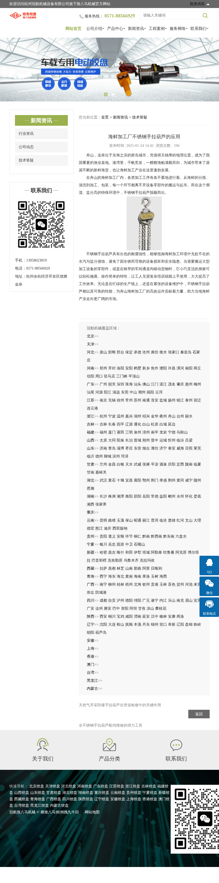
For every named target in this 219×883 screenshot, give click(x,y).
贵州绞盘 (133, 793)
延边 (171, 424)
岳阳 (146, 496)
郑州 (103, 368)
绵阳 (137, 600)
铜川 (112, 616)
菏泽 (124, 456)
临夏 (197, 464)
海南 (137, 576)
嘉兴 (129, 416)
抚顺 (129, 624)
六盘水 (181, 536)
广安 (90, 608)
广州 (103, 384)
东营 (137, 448)
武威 (137, 464)
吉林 (90, 424)
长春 (112, 424)
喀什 (120, 552)
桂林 (120, 584)
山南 (129, 568)
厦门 (112, 432)
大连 (112, 624)
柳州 (112, 584)
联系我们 (198, 28)
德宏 (90, 528)
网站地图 (92, 812)
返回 (199, 714)
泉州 (137, 432)
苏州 (137, 400)
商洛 (180, 616)
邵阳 (137, 496)
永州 (180, 496)
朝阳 (90, 632)
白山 (146, 424)
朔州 (146, 440)
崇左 (90, 592)
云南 (90, 520)
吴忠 (112, 544)
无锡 (112, 400)
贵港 (154, 584)
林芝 (120, 568)
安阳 (129, 368)
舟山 (171, 416)
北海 (137, 584)
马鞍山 (182, 432)
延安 (146, 616)
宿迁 (197, 400)
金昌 (112, 464)
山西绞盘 (21, 793)
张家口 (173, 352)
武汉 (103, 480)
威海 (180, 448)
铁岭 (197, 624)
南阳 (189, 368)
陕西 (90, 616)
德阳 (129, 600)
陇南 (189, 464)
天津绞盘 (52, 786)
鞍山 (120, 624)
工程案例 (157, 28)
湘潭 (120, 496)
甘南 (90, 472)
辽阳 (180, 624)
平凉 (154, 464)
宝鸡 (120, 616)
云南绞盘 (117, 793)
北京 (90, 336)
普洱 (154, 520)
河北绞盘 (68, 786)
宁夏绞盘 (149, 793)
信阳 (90, 376)
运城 (163, 440)
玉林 (163, 584)
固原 (120, 544)
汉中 (154, 616)
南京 (103, 400)
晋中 (154, 440)
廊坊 (154, 352)
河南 (90, 368)
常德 (154, 496)
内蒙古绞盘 (59, 805)
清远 (116, 392)
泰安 (171, 448)
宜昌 (129, 480)
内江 (163, 600)
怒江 (99, 528)
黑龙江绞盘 (39, 805)
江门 (154, 384)
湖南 (90, 496)
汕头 (137, 384)
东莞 (124, 392)
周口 (99, 376)
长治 (129, 440)
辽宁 (90, 624)
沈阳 (103, 624)
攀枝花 (160, 608)
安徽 (90, 640)
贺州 (180, 584)
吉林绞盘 (148, 786)
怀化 (189, 496)
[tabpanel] (109, 69)
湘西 (90, 504)
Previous (10, 69)
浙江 (90, 416)
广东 (90, 384)
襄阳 (137, 480)
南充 (180, 600)
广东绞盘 (100, 786)
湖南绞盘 (85, 793)
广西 (90, 584)
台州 (180, 416)
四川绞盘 (69, 799)
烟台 (146, 448)
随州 (197, 480)
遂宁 (154, 600)
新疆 (90, 552)
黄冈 (180, 480)
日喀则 (156, 568)
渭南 (137, 616)
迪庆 (107, 528)
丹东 (146, 624)
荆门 (154, 480)
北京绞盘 (36, 786)
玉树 (154, 576)
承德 (137, 352)
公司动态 (26, 147)
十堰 (120, 480)
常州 (129, 400)
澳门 (90, 665)
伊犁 (137, 552)
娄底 (197, 496)
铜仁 (137, 536)
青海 (90, 576)
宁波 (112, 416)
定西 (180, 464)
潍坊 (154, 448)
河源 (99, 392)
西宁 (103, 576)
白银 (120, 464)
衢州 (163, 416)
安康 (171, 616)
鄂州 (146, 480)
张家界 (101, 504)
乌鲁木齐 (131, 560)
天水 (129, 464)
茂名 (171, 384)
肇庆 (180, 384)
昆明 (103, 520)
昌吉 (112, 552)
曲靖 (112, 520)
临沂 (90, 456)
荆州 (171, 480)
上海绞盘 (133, 799)
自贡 (112, 600)
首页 (105, 117)
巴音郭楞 (99, 560)
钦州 (146, 584)
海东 (112, 576)
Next (208, 69)
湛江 (163, 384)
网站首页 (73, 28)
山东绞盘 (37, 793)
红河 (180, 520)
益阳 (163, 496)
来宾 (197, 584)
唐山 (103, 352)
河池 (189, 584)
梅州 (197, 384)
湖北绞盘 (69, 793)
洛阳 (120, 368)
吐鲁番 (168, 552)
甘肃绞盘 (53, 793)
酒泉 (163, 464)
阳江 (107, 392)
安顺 (120, 536)
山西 (90, 440)
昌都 (112, 568)
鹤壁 (137, 368)
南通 (146, 400)
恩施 (90, 488)
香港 (90, 657)
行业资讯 (26, 134)
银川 (103, 544)
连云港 (92, 408)
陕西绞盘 (85, 799)
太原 (103, 440)
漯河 (180, 368)
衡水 (163, 352)
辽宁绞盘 (101, 799)
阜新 (171, 624)
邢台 (120, 352)
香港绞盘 (149, 799)
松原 (154, 424)
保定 (129, 352)
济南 (103, 448)
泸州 (120, 600)
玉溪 (120, 520)
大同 (112, 440)
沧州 (146, 352)
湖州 (137, 416)
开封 (112, 368)
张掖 (146, 464)
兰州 (103, 464)
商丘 (197, 368)
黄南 (129, 576)
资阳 (124, 608)
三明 (129, 432)
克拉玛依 (147, 560)
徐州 (120, 400)
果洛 (146, 576)
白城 (163, 424)
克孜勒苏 (115, 560)
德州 (99, 456)
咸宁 (189, 480)
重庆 (90, 512)
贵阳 (103, 536)
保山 (129, 520)
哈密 (103, 552)
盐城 (163, 400)
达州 (99, 608)
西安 (103, 616)
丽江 (146, 520)
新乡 (146, 368)
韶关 (112, 384)
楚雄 (171, 520)
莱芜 (197, 448)
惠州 (189, 384)
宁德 (171, 432)
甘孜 (142, 608)
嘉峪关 (101, 472)
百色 (171, 584)
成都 (103, 600)
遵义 (112, 536)
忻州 (171, 440)
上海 (90, 649)
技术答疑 (26, 160)
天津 (90, 344)
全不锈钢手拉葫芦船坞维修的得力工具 (110, 725)
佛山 (146, 384)
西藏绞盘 (21, 799)
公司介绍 (94, 28)
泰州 (189, 400)
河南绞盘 (84, 786)
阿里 (146, 568)
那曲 (137, 568)
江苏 (90, 400)
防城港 (101, 592)
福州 (103, 432)
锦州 (154, 624)
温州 (120, 416)
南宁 (103, 584)
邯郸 (112, 352)
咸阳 (129, 616)
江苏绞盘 (116, 786)
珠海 (129, 384)
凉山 (150, 608)
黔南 (146, 536)
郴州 (171, 496)
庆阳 (171, 464)
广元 (146, 600)
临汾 (180, 440)
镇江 (180, 400)
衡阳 (129, 496)
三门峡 (121, 376)
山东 (90, 448)
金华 (154, 416)
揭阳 (150, 392)
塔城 (146, 552)
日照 (189, 448)
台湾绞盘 (21, 805)
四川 (90, 600)
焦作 (154, 368)
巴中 (116, 608)
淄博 (120, 448)
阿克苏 (181, 552)
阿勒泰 (156, 552)
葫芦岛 (101, 632)
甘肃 (90, 464)
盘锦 (189, 624)
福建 (90, 432)
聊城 (107, 456)
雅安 (107, 608)
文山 (189, 520)
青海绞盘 (37, 799)
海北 (120, 576)
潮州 (142, 392)
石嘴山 (139, 544)
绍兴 (146, 416)
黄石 (112, 480)
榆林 (163, 616)
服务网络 (178, 28)
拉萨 (103, 568)
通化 (137, 424)
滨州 (116, 456)
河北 (90, 352)
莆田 (120, 432)
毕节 (129, 536)
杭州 (103, 416)
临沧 (163, 520)
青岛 (112, 448)
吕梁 (189, 440)
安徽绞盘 (117, 799)
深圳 (120, 384)
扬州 (171, 400)
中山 (133, 392)
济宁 (163, 448)
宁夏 (90, 544)
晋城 (137, 440)
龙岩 (163, 432)
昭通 (137, 520)
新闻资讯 (136, 28)
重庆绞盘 (101, 793)
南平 (154, 432)
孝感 (163, 480)
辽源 (129, 424)
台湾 (90, 673)
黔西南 (156, 536)
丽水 (189, 416)
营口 (163, 624)
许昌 (171, 368)
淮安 (154, 400)
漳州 (146, 432)
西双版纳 (119, 528)
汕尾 (90, 392)
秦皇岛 (185, 352)
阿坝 (133, 608)
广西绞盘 (53, 799)
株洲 (112, 496)
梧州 (129, 584)
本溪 (137, 624)
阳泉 (120, 440)
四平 (120, 424)
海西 (163, 576)
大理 (197, 520)
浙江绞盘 (132, 786)
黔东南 (168, 536)
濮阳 (163, 368)
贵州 (90, 536)
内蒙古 (92, 689)
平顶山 (134, 376)
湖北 (90, 480)
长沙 (103, 496)
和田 (129, 552)
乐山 (171, 600)
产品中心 (115, 28)
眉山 (189, 600)
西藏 (90, 568)
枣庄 (129, 448)
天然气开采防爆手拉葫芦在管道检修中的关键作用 (120, 705)
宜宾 (197, 600)
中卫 (129, 544)
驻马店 (109, 376)
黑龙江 (92, 681)
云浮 (159, 392)
